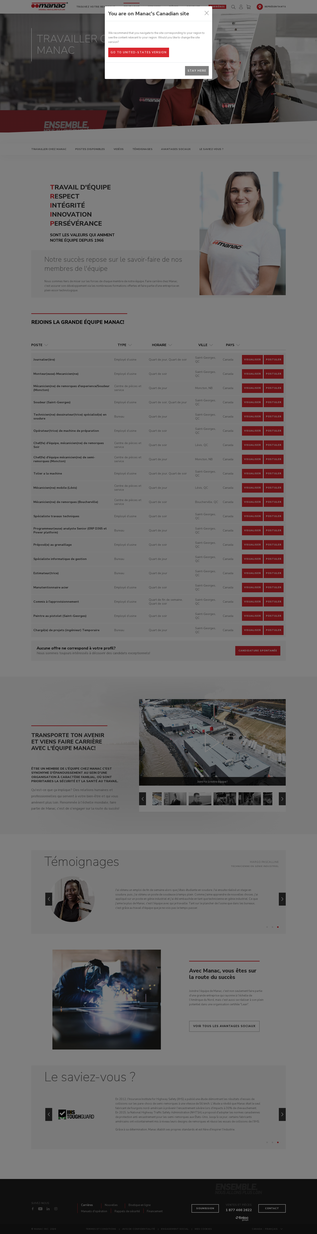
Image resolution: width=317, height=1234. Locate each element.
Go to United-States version (138, 52)
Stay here (197, 71)
